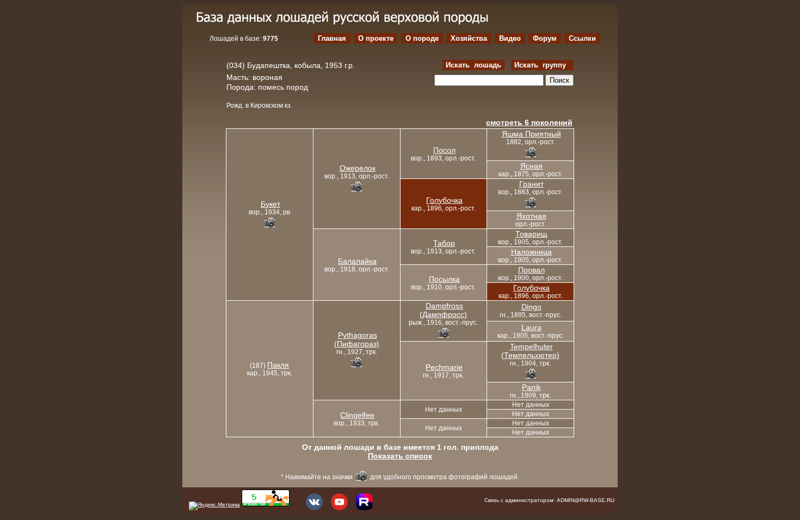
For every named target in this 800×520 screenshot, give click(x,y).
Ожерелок (358, 168)
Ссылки (582, 38)
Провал (531, 269)
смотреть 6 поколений (529, 122)
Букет (270, 204)
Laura (531, 327)
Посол (444, 150)
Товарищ (531, 234)
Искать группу (542, 65)
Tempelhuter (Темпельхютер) (530, 351)
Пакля (278, 365)
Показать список (400, 455)
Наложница (531, 251)
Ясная (531, 166)
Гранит (531, 183)
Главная (332, 38)
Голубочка (444, 200)
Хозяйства (469, 38)
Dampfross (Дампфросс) (443, 310)
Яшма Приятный (531, 133)
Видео (510, 38)
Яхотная (531, 216)
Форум (545, 38)
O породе (422, 38)
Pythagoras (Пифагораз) (356, 339)
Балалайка (357, 261)
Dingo (531, 306)
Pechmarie (444, 367)
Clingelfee (357, 415)
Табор (444, 243)
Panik (531, 387)
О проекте (375, 38)
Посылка (444, 279)
